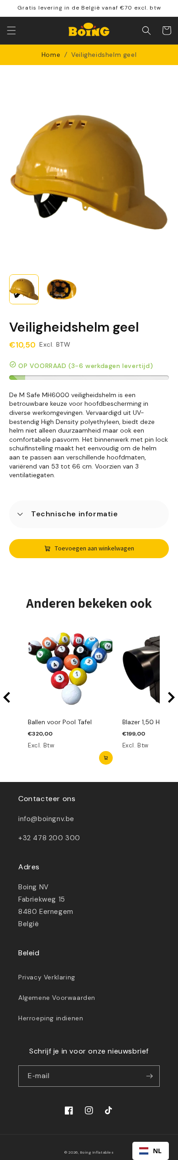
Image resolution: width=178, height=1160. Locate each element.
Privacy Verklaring (46, 977)
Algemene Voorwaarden (56, 998)
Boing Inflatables (97, 1152)
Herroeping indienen (50, 1018)
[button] (11, 30)
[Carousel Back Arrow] (6, 697)
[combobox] (150, 1151)
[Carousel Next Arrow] (171, 697)
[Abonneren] (149, 1076)
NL (157, 1150)
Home (51, 54)
